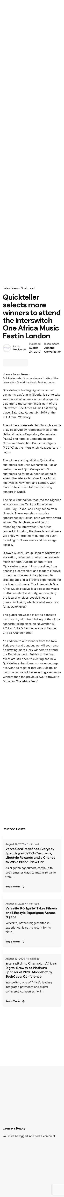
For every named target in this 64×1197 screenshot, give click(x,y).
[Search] (57, 72)
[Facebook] (6, 363)
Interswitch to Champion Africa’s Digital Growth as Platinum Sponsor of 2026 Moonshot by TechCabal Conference (31, 970)
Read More (12, 886)
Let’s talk (43, 71)
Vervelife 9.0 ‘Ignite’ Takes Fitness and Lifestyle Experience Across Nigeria (31, 912)
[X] (12, 363)
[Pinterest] (25, 363)
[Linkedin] (19, 363)
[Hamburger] (7, 72)
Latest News (11, 288)
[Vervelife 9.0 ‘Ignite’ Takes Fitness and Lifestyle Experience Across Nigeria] (32, 896)
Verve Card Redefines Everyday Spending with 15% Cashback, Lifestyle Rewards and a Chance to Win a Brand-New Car (30, 855)
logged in (25, 1136)
